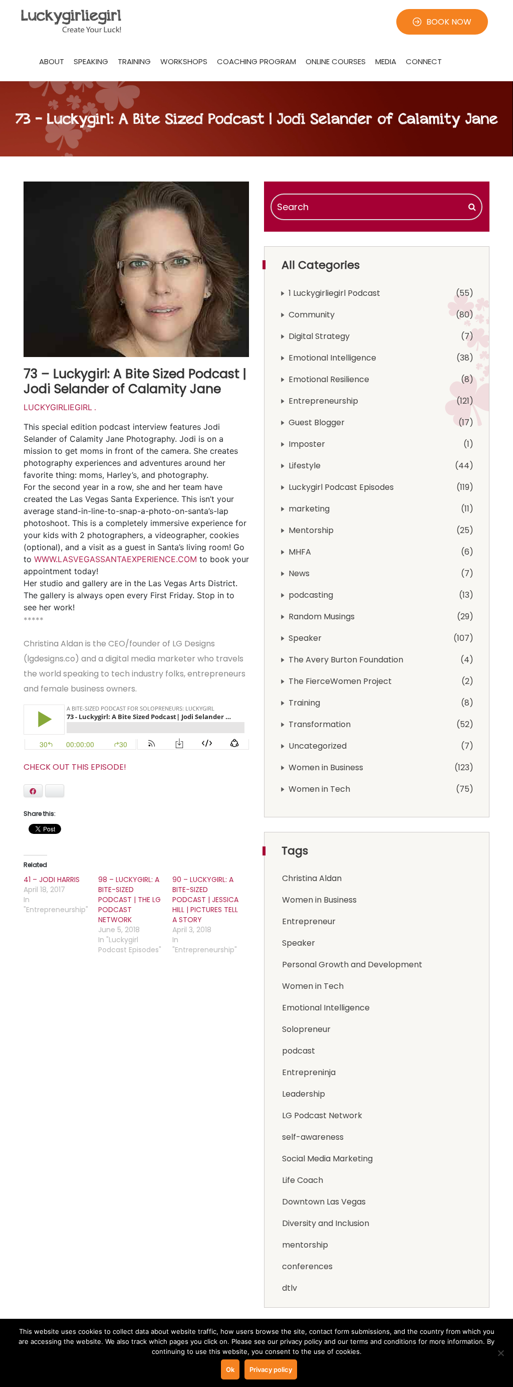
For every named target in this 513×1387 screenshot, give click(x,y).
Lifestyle (305, 465)
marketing (309, 508)
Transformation (320, 724)
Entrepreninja (309, 1072)
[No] (500, 1353)
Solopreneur (306, 1029)
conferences (307, 1266)
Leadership (303, 1094)
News (299, 573)
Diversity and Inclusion (325, 1223)
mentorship (305, 1245)
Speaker (305, 638)
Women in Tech (319, 789)
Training (304, 703)
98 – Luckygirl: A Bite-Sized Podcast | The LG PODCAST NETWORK (129, 900)
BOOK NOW (448, 22)
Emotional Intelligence (332, 358)
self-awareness (313, 1137)
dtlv (289, 1288)
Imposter (307, 444)
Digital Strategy (319, 336)
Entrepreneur (309, 921)
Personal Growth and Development (352, 964)
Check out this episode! (75, 767)
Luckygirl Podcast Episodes (341, 487)
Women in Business (326, 767)
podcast (298, 1051)
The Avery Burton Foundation (346, 659)
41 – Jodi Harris (52, 880)
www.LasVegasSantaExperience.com (115, 559)
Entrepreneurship (323, 401)
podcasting (311, 595)
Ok (230, 1369)
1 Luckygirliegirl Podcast (334, 293)
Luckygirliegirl (58, 407)
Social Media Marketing (327, 1158)
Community (312, 314)
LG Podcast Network (322, 1115)
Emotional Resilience (329, 379)
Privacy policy (270, 1369)
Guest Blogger (317, 422)
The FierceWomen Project (340, 681)
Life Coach (302, 1180)
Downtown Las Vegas (324, 1201)
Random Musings (322, 616)
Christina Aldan (312, 878)
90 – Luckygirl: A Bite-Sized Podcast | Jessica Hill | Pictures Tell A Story (205, 900)
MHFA (300, 552)
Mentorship (311, 530)
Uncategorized (318, 746)
